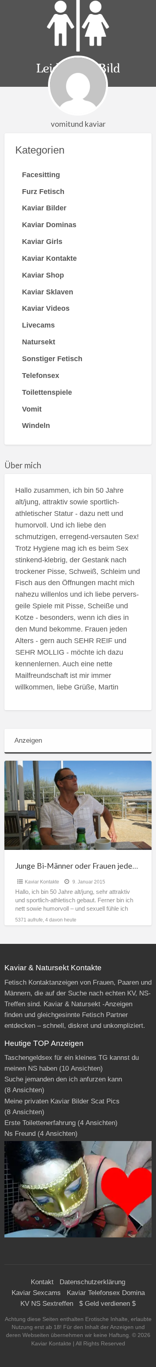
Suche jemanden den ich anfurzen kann (63, 1079)
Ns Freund (20, 1133)
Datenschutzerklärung (92, 1282)
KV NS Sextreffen (46, 1303)
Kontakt (42, 1282)
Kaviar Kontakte (42, 882)
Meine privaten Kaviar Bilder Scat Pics (62, 1101)
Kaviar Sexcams (36, 1293)
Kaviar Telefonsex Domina (106, 1293)
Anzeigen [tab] (28, 740)
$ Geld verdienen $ (107, 1303)
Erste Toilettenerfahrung (40, 1123)
